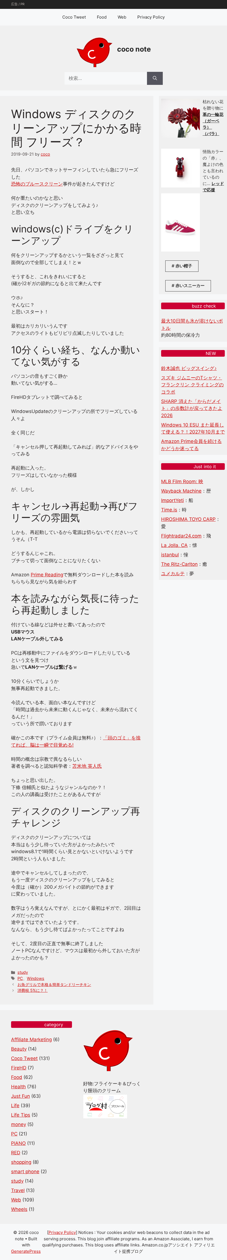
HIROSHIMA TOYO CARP (188, 519)
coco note (134, 49)
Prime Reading (47, 574)
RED (15, 1152)
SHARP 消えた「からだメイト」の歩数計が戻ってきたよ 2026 (191, 408)
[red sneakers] (180, 250)
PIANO (18, 1143)
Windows (35, 978)
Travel (18, 1190)
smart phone (25, 1171)
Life (15, 1105)
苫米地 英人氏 (87, 766)
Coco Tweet (74, 17)
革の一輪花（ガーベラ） (213, 121)
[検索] (155, 78)
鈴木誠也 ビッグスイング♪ (189, 368)
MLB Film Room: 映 (182, 481)
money (18, 1124)
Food (102, 17)
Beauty (19, 1049)
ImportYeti (172, 500)
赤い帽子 (184, 265)
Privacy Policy (151, 17)
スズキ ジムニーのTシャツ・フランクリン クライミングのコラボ (192, 385)
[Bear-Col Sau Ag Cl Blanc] (180, 186)
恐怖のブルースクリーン (37, 184)
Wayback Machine (181, 491)
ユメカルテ (173, 573)
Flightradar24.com (181, 536)
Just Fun (20, 1096)
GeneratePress (26, 1251)
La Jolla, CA (174, 545)
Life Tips (20, 1115)
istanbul (170, 554)
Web (122, 17)
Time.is (169, 510)
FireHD (18, 1068)
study (22, 972)
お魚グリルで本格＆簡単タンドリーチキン (54, 984)
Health (18, 1086)
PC (20, 978)
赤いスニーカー (190, 285)
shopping (21, 1162)
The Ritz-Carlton (179, 564)
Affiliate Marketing (31, 1039)
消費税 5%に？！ (32, 990)
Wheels (19, 1209)
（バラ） (211, 133)
